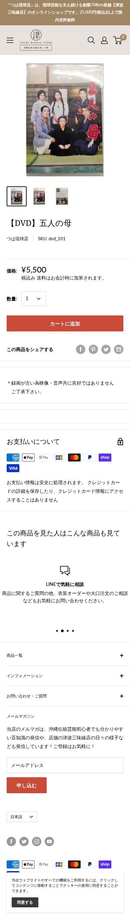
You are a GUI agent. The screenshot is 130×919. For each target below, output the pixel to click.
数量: (12, 298)
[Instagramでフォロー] (36, 841)
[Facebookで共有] (80, 349)
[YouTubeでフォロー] (49, 841)
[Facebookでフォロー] (11, 841)
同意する (25, 902)
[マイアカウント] (104, 40)
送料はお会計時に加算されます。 (72, 277)
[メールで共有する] (118, 349)
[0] (118, 40)
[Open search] (91, 40)
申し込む (27, 785)
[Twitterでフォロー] (24, 841)
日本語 (16, 816)
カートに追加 (65, 323)
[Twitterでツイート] (106, 349)
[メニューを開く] (10, 40)
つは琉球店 (17, 238)
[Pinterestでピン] (93, 349)
